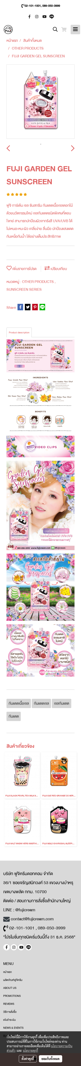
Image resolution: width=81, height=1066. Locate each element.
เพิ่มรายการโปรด (24, 269)
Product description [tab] (19, 332)
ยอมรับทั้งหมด (50, 1059)
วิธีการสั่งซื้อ (9, 1012)
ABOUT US (9, 988)
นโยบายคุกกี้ (30, 1050)
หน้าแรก (7, 972)
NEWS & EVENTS (13, 1027)
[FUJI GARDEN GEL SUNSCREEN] (40, 102)
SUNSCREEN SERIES (24, 289)
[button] (53, 29)
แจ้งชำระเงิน (9, 1020)
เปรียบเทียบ (58, 269)
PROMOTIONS (12, 996)
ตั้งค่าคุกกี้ (28, 1059)
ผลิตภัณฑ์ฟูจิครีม (12, 980)
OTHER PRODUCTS (38, 282)
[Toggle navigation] (75, 29)
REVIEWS (8, 1004)
